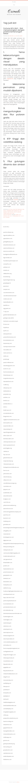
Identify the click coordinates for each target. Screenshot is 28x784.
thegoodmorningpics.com (9, 654)
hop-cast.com (6, 454)
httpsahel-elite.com (8, 664)
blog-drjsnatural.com (8, 670)
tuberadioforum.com (8, 381)
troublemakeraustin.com (9, 556)
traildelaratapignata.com (9, 702)
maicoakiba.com (7, 349)
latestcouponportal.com (9, 445)
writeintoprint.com (7, 629)
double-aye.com (7, 410)
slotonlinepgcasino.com (9, 365)
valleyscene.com (7, 480)
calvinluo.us (6, 451)
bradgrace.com (7, 499)
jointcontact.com (7, 473)
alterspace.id (6, 686)
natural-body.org (7, 477)
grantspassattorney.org (9, 743)
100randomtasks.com (8, 464)
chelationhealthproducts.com (10, 673)
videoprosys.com (7, 388)
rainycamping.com (7, 429)
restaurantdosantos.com (9, 734)
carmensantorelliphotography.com (11, 553)
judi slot (9, 215)
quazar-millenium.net (8, 362)
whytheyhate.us (7, 391)
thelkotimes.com (7, 759)
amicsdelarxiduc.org (8, 610)
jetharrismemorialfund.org (9, 505)
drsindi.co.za (6, 400)
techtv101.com (7, 368)
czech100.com (6, 502)
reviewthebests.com (8, 661)
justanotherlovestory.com (9, 337)
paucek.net (6, 286)
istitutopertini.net (7, 334)
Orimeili (14, 11)
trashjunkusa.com (7, 584)
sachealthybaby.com (8, 708)
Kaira (18, 782)
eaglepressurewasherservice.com (11, 419)
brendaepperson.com (8, 537)
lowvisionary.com (7, 343)
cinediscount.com (7, 299)
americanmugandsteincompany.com (12, 511)
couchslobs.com (7, 486)
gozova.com (6, 740)
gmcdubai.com (6, 524)
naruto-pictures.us (7, 353)
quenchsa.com (6, 515)
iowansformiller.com (8, 426)
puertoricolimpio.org (8, 232)
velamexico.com (7, 626)
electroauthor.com (7, 422)
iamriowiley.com (7, 645)
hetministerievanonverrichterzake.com (12, 613)
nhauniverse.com (7, 724)
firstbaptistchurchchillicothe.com (11, 467)
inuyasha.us (6, 327)
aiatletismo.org (7, 588)
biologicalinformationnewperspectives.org (13, 543)
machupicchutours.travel (9, 346)
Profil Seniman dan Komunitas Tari (12, 210)
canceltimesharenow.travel (9, 295)
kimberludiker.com (7, 562)
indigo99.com (6, 677)
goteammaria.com (7, 457)
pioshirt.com (6, 565)
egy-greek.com (7, 308)
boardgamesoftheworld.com (10, 254)
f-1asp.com (6, 311)
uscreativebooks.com (8, 413)
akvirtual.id (5, 699)
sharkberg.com (7, 521)
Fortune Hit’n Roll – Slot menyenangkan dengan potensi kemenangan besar (13, 31)
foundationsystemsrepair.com (10, 260)
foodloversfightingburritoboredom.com (12, 591)
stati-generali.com (7, 559)
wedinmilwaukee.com (8, 756)
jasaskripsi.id (6, 689)
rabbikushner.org (7, 273)
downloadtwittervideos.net (9, 705)
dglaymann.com (7, 540)
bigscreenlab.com (7, 257)
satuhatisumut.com (8, 753)
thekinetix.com (6, 578)
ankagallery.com (7, 530)
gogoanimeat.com (7, 727)
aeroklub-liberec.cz (7, 403)
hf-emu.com (6, 324)
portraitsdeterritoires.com (9, 607)
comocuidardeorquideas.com (10, 642)
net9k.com (5, 356)
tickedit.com (6, 270)
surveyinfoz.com (7, 264)
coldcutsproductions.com (9, 442)
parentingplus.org (7, 448)
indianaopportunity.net (8, 658)
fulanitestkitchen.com (8, 569)
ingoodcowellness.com (8, 235)
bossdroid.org (6, 276)
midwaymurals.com (8, 550)
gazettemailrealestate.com (9, 314)
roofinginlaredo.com (8, 651)
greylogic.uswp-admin (8, 318)
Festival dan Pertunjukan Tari (16, 209)
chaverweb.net (6, 534)
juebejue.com (6, 267)
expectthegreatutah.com (9, 432)
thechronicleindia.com (8, 372)
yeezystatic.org (7, 394)
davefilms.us (6, 305)
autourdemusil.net (7, 496)
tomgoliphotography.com (9, 712)
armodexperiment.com (8, 594)
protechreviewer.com (8, 572)
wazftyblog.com (7, 683)
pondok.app (6, 359)
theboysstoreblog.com (8, 546)
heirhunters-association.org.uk (10, 321)
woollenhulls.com (7, 492)
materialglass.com (7, 619)
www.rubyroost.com (8, 632)
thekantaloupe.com (8, 375)
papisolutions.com (7, 238)
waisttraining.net (7, 623)
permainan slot (17, 215)
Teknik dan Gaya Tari (8, 213)
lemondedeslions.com (8, 340)
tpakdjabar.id (6, 696)
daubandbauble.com (8, 302)
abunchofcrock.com (8, 508)
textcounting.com (7, 747)
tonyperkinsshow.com (8, 378)
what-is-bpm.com (7, 435)
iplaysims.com (6, 489)
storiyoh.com (6, 289)
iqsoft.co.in (6, 330)
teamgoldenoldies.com (8, 731)
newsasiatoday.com (8, 680)
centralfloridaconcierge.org (9, 483)
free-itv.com (6, 470)
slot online (6, 217)
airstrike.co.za (6, 397)
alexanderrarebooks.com (9, 245)
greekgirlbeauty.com (8, 241)
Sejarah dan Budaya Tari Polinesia (12, 212)
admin (20, 35)
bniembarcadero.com (8, 438)
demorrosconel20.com (8, 251)
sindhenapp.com (7, 737)
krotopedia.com (7, 692)
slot (22, 215)
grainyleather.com (7, 575)
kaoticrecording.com (8, 721)
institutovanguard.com (8, 635)
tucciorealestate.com (8, 604)
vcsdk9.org (6, 384)
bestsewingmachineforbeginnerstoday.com (13, 527)
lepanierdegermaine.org (9, 280)
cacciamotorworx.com (8, 292)
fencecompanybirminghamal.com (11, 648)
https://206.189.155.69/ (8, 597)
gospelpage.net (7, 283)
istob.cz (5, 407)
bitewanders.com (7, 581)
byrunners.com (7, 518)
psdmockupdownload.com (9, 600)
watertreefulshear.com (8, 248)
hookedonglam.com (8, 616)
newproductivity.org (8, 461)
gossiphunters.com (8, 750)
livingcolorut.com (7, 416)
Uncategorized (7, 214)
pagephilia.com (7, 667)
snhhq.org (5, 715)
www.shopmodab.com (8, 639)
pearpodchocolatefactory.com (10, 718)
